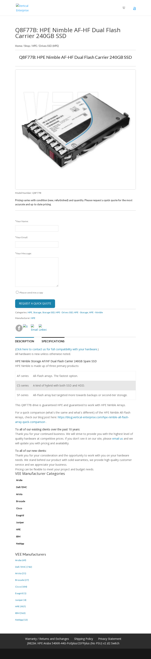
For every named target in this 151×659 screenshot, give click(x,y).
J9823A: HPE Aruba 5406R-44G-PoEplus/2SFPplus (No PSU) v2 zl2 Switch (73, 643)
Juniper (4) (20, 599)
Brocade (20, 501)
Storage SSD (48, 312)
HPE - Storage (81, 312)
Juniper (20, 522)
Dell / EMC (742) (23, 566)
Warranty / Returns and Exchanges (47, 639)
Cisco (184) (21, 586)
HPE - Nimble (96, 312)
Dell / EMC (21, 487)
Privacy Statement (109, 639)
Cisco (19, 508)
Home (18, 45)
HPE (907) (20, 606)
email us (117, 438)
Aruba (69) (20, 560)
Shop (27, 45)
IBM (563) (20, 613)
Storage (37, 312)
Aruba (19, 480)
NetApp (20, 543)
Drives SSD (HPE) (49, 45)
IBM (18, 536)
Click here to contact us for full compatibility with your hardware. (57, 349)
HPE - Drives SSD (64, 312)
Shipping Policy (83, 639)
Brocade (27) (22, 579)
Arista (19, 494)
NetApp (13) (21, 619)
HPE (34, 45)
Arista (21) (20, 573)
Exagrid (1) (20, 593)
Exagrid (20, 515)
